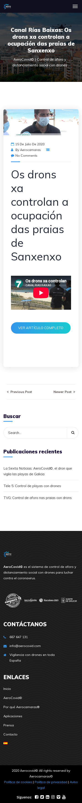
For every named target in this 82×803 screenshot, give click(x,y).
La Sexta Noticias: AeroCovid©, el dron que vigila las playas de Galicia (37, 471)
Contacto (10, 734)
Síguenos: (24, 797)
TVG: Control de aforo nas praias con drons (37, 498)
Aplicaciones (12, 716)
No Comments (26, 155)
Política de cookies (18, 782)
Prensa (8, 725)
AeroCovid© (12, 698)
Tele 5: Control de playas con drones (32, 486)
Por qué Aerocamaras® (21, 707)
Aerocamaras (30, 150)
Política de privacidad (51, 782)
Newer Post (63, 392)
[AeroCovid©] (7, 6)
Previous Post (21, 392)
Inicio (7, 689)
